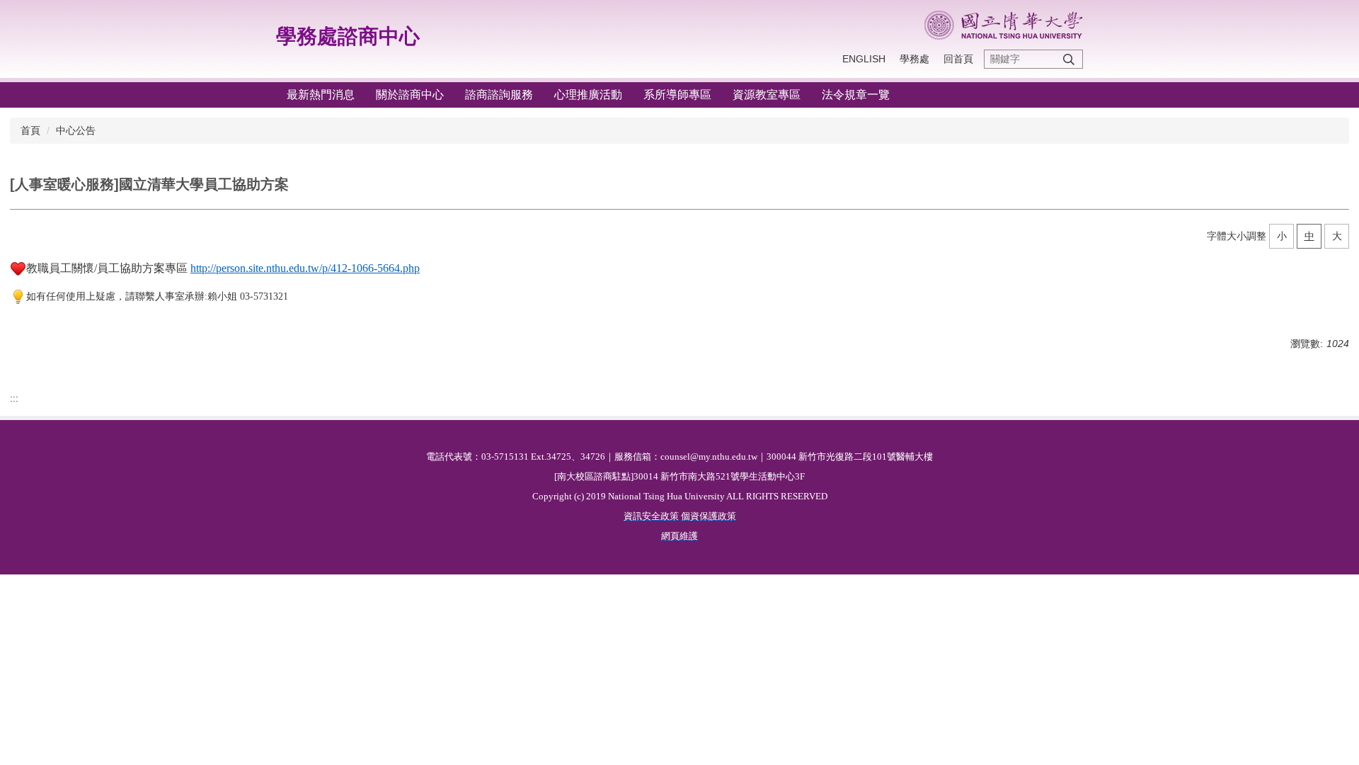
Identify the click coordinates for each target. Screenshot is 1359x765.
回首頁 (958, 58)
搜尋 (1068, 59)
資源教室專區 (767, 95)
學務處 (914, 58)
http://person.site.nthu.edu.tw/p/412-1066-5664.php (305, 268)
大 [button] (1337, 236)
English (863, 58)
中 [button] (1309, 236)
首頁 (30, 130)
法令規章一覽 (856, 95)
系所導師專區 (677, 95)
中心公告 (76, 130)
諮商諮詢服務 (499, 95)
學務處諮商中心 (348, 36)
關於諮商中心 (410, 95)
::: (14, 398)
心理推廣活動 (588, 95)
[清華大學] (1003, 25)
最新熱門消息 (321, 95)
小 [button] (1282, 236)
